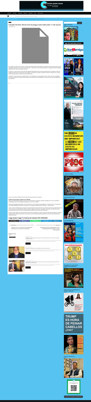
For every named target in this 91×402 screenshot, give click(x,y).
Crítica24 (25, 13)
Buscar (65, 21)
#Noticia (10, 22)
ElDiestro (20, 13)
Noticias (9, 13)
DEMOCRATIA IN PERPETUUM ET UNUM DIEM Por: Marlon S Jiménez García (37, 248)
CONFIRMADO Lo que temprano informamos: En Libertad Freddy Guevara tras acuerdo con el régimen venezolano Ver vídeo (42, 238)
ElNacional (30, 13)
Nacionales (13, 237)
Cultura (14, 13)
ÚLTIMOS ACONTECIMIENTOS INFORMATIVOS (73, 396)
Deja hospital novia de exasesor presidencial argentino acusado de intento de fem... (29, 16)
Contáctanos (40, 13)
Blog (35, 13)
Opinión (13, 247)
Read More (28, 243)
